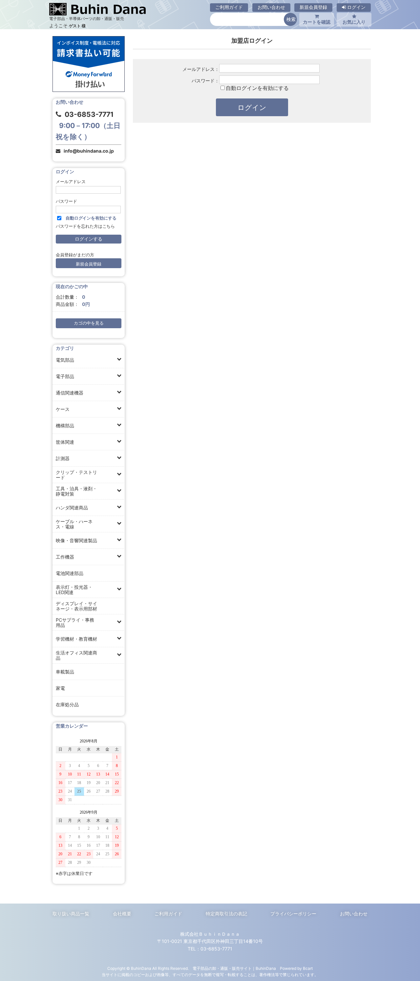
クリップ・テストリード (76, 474)
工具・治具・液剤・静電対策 (76, 491)
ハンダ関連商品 (72, 507)
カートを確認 (316, 22)
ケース (63, 409)
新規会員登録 (313, 7)
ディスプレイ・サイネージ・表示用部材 (76, 606)
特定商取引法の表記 (226, 913)
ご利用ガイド (229, 7)
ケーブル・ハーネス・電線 (74, 524)
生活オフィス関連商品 (76, 655)
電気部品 (65, 360)
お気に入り (354, 22)
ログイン (356, 7)
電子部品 (65, 376)
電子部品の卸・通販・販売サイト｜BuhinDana (234, 968)
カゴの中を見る (89, 323)
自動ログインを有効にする (257, 88)
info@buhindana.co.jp (89, 151)
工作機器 (65, 557)
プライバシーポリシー (293, 913)
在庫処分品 (67, 704)
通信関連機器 (69, 392)
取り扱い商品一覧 (70, 913)
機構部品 (65, 425)
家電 (60, 688)
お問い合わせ (271, 7)
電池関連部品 (69, 573)
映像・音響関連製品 (76, 540)
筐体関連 (65, 442)
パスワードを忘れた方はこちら (85, 226)
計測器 (63, 458)
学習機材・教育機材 (76, 639)
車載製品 (65, 671)
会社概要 (122, 913)
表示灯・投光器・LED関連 (74, 589)
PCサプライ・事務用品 (75, 622)
